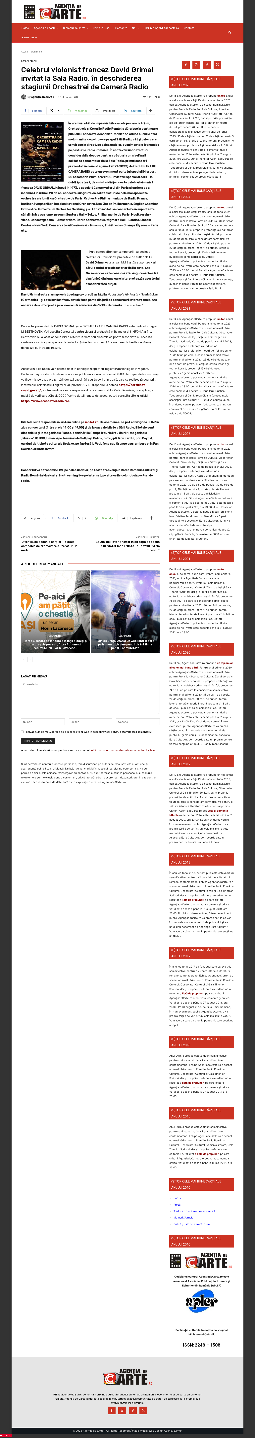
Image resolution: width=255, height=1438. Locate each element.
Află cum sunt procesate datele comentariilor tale (123, 750)
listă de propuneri (192, 899)
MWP (179, 1430)
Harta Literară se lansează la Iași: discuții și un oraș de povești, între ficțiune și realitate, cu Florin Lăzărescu (55, 644)
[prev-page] (23, 659)
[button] (229, 33)
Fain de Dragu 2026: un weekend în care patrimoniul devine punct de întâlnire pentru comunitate (125, 644)
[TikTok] (207, 65)
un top (221, 95)
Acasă (24, 51)
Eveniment (36, 51)
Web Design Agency (161, 1430)
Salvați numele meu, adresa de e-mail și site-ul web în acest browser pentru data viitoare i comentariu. (89, 731)
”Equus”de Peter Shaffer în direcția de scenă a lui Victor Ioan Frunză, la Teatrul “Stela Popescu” (127, 546)
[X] (217, 65)
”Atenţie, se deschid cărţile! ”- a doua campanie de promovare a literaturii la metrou (49, 546)
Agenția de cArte (42, 97)
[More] (150, 111)
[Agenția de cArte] (24, 97)
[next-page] (29, 659)
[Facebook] (186, 65)
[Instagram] (196, 65)
